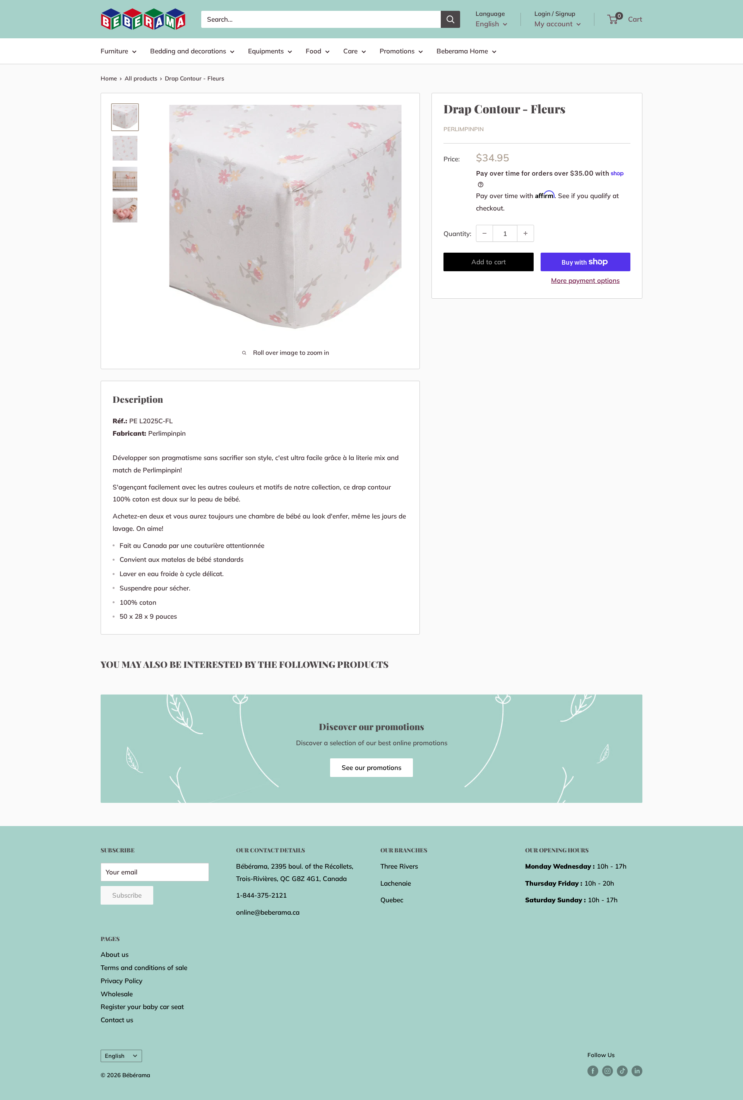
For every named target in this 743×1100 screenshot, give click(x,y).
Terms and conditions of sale (144, 967)
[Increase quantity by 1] (525, 233)
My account (554, 23)
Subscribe (127, 895)
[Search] (450, 19)
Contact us (117, 1020)
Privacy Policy (121, 981)
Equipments (266, 51)
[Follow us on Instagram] (607, 1070)
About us (114, 954)
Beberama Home (462, 51)
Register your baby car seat (142, 1006)
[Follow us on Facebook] (592, 1070)
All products (141, 78)
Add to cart (488, 262)
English (115, 1055)
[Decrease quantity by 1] (484, 233)
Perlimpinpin (463, 129)
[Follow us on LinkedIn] (637, 1070)
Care (350, 51)
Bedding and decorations (188, 51)
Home (109, 78)
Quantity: (457, 233)
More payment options (585, 280)
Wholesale (117, 994)
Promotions (397, 51)
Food (313, 51)
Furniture (114, 51)
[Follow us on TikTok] (622, 1070)
